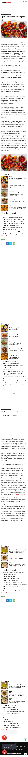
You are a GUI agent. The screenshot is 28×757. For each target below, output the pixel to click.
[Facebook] (7, 243)
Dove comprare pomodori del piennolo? (14, 231)
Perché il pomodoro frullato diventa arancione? (13, 373)
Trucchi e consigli (6, 14)
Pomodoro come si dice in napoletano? (14, 219)
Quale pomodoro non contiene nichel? (14, 385)
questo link (19, 142)
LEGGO (16, 749)
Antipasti (11, 198)
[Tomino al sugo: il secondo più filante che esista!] (4, 179)
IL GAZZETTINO (18, 748)
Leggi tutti (4, 235)
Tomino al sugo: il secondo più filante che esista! (17, 179)
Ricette (11, 176)
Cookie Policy (17, 753)
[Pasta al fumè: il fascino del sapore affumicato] (4, 186)
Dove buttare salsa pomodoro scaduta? (14, 223)
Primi (10, 183)
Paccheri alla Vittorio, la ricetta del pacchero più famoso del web (17, 208)
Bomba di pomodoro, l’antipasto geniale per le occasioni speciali (16, 194)
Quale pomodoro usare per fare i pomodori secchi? (12, 368)
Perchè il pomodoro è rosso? (11, 363)
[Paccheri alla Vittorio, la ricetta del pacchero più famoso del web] (4, 208)
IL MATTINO (22, 746)
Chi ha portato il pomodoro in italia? (13, 371)
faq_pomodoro (7, 239)
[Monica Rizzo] (2, 20)
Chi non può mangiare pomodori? (12, 217)
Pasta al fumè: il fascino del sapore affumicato (16, 186)
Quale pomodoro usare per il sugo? (13, 234)
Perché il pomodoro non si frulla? (12, 227)
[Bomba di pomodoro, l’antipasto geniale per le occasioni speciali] (4, 193)
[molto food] (6, 2)
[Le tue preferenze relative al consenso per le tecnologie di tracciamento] (25, 754)
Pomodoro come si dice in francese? (13, 221)
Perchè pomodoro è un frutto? (11, 383)
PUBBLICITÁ (21, 749)
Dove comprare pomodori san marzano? (14, 215)
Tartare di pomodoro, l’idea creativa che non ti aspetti (16, 200)
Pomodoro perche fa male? (10, 229)
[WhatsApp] (14, 243)
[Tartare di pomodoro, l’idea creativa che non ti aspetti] (4, 201)
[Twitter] (10, 243)
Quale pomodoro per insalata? (11, 225)
